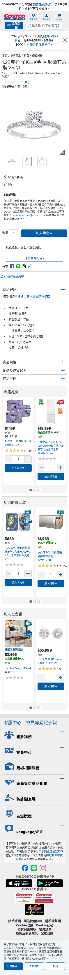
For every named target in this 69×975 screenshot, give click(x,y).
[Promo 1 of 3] (30, 490)
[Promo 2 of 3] (34, 490)
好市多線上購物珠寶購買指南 (31, 296)
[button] (59, 25)
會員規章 (45, 929)
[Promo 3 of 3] (38, 490)
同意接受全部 (14, 966)
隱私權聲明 (53, 921)
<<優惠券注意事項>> (39, 44)
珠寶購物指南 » (35, 258)
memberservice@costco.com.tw (30, 215)
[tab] (34, 735)
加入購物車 (44, 233)
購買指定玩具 (43, 4)
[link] (12, 266)
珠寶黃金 (15, 55)
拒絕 (55, 966)
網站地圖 (14, 921)
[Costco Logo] (15, 16)
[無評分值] (14, 82)
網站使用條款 (33, 921)
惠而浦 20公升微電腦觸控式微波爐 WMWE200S (50, 556)
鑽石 (26, 55)
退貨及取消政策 (27, 933)
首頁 (4, 55)
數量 (5, 232)
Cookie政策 (24, 925)
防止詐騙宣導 (52, 851)
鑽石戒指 (37, 55)
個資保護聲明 (26, 929)
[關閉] (65, 40)
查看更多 (34, 966)
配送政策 (47, 933)
